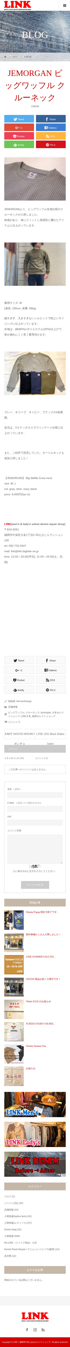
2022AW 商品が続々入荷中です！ (43, 979)
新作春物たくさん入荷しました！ (43, 934)
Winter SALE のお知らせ (38, 1001)
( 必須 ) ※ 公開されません (24, 803)
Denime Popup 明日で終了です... (42, 912)
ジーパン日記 (11, 1203)
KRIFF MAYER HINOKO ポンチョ (19, 736)
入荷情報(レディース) (15, 1223)
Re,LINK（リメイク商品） (18, 1242)
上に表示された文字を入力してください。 (35, 871)
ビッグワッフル (16, 712)
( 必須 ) (14, 789)
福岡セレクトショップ (43, 716)
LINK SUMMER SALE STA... (41, 956)
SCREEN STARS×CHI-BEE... (40, 1023)
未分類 (7, 1256)
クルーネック (33, 712)
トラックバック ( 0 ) (14, 758)
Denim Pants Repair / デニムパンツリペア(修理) (29, 1249)
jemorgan (46, 712)
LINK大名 (26, 716)
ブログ (7, 1196)
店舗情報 (35, 106)
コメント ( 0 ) (41, 758)
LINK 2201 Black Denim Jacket (50, 736)
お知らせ (30, 1068)
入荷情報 (9, 1236)
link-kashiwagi (24, 701)
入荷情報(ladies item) (15, 1216)
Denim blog (10, 1229)
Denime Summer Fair (36, 1046)
